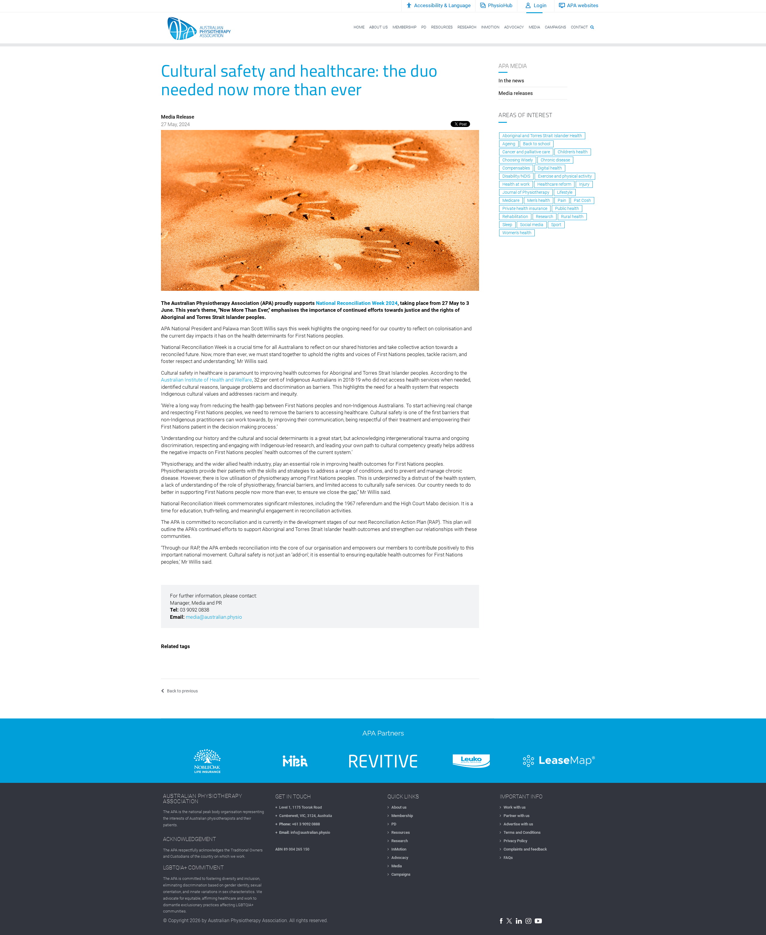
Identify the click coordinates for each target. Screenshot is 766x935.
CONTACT (579, 27)
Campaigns (401, 874)
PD (423, 27)
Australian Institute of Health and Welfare (206, 380)
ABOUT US (378, 27)
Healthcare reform (554, 184)
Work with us (515, 807)
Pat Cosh (582, 200)
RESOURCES (442, 27)
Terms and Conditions (522, 832)
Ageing (508, 143)
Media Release (177, 117)
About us (399, 807)
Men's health (538, 200)
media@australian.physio (214, 617)
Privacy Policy (515, 841)
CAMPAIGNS (555, 27)
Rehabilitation (515, 216)
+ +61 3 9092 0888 (297, 824)
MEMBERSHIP (405, 27)
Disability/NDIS (516, 176)
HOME (359, 27)
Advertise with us (518, 824)
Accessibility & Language (442, 5)
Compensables (516, 168)
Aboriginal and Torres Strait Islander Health (542, 135)
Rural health (572, 216)
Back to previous (182, 691)
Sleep (507, 224)
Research (544, 216)
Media (396, 866)
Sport (556, 224)
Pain (562, 200)
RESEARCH (467, 27)
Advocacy (399, 857)
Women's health (516, 232)
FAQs (508, 857)
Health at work (516, 184)
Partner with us (517, 815)
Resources (400, 832)
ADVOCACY (514, 27)
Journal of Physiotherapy (525, 192)
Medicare (510, 200)
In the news (511, 81)
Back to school (536, 143)
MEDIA (534, 27)
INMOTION (490, 27)
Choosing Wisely (517, 160)
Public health (567, 208)
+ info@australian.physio (302, 832)
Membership (402, 815)
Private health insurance (524, 208)
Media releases (515, 93)
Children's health (573, 151)
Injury (584, 184)
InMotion (398, 849)
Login (540, 5)
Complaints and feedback (525, 849)
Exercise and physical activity (565, 176)
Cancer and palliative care (526, 151)
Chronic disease (555, 160)
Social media (531, 224)
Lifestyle (564, 192)
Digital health (550, 168)
